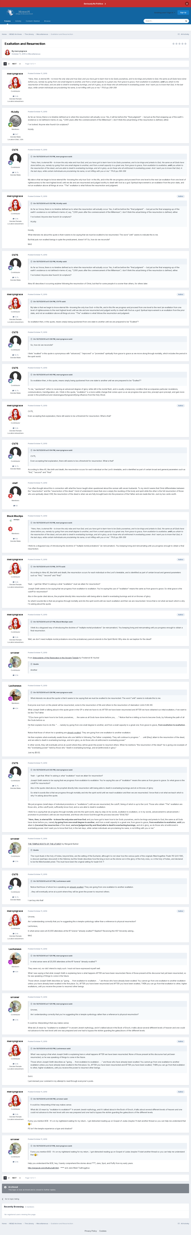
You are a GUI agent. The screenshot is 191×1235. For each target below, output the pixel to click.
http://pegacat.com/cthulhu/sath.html (43, 1168)
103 (16, 539)
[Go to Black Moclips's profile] (15, 525)
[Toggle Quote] (32, 156)
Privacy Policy (91, 1231)
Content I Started (33, 21)
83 (16, 506)
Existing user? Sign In (164, 13)
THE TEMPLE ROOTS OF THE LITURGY (44, 844)
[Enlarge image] (29, 1124)
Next (14, 64)
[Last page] (20, 63)
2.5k (16, 675)
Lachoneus (15, 685)
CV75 (15, 149)
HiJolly (15, 111)
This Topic (176, 21)
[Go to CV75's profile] (15, 159)
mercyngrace (20, 51)
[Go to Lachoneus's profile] (15, 695)
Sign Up (183, 12)
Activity (18, 21)
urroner (15, 652)
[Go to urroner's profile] (15, 662)
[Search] (186, 21)
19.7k (16, 172)
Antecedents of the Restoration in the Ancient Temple (56, 658)
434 (16, 708)
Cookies (102, 1231)
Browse (47, 21)
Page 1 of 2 (30, 64)
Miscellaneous (34, 54)
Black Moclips (15, 516)
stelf (15, 483)
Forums (7, 21)
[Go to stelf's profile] (15, 492)
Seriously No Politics (93, 4)
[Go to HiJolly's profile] (15, 121)
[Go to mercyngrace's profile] (7, 52)
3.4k (16, 96)
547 (16, 134)
